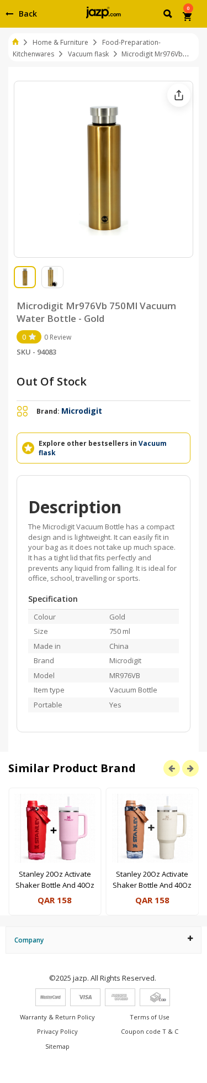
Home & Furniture (60, 42)
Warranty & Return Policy (57, 1017)
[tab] (103, 940)
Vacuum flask (88, 54)
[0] (188, 18)
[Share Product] (178, 95)
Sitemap (57, 1046)
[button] (168, 15)
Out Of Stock (52, 381)
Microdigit (81, 410)
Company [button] (29, 940)
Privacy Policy (57, 1031)
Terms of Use (149, 1017)
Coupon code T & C (149, 1031)
